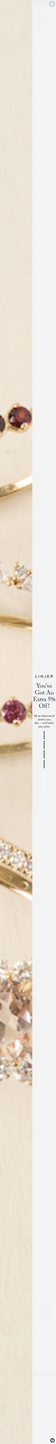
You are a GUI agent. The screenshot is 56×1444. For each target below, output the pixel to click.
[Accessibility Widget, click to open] (52, 1440)
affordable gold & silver (44, 735)
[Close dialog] (52, 3)
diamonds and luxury (44, 754)
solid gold (44, 745)
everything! (44, 764)
